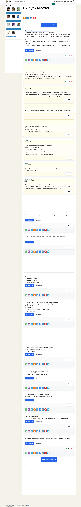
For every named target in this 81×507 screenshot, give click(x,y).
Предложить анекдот (68, 1)
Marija (8, 11)
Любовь (18, 11)
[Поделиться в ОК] (34, 60)
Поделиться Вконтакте (37, 60)
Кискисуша (30, 179)
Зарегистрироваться (59, 1)
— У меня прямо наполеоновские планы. (36, 371)
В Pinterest (45, 60)
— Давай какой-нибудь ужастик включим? (37, 394)
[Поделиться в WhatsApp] (26, 60)
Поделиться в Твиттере (48, 60)
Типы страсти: (29, 275)
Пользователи (16, 1)
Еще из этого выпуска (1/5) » (48, 24)
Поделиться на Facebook (40, 60)
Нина (13, 34)
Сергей (8, 34)
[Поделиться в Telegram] (32, 60)
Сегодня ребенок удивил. (32, 416)
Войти (54, 1)
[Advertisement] (13, 56)
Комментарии (22, 1)
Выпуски (10, 1)
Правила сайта (8, 505)
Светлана (13, 11)
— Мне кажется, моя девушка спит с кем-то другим (39, 347)
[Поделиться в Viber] (29, 60)
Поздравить (8, 12)
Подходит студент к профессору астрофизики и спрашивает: (42, 302)
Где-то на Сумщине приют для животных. (37, 31)
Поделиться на (43, 60)
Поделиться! (30, 50)
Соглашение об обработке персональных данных (20, 505)
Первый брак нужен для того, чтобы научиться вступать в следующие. (45, 236)
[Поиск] (73, 1)
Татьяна (26, 65)
